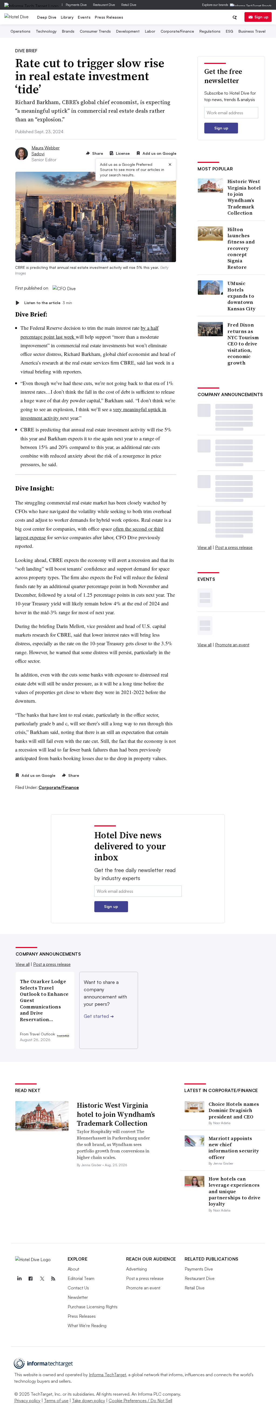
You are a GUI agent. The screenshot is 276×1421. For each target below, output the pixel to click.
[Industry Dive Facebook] (30, 1278)
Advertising (136, 1269)
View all (205, 547)
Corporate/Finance (177, 31)
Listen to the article (48, 302)
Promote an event (232, 644)
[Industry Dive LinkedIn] (19, 1278)
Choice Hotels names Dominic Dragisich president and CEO (234, 1110)
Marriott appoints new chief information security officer (234, 1148)
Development (128, 31)
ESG (229, 31)
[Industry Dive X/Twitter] (42, 1278)
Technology (46, 31)
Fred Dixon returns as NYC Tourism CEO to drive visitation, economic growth (243, 344)
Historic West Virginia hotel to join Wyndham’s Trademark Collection (244, 197)
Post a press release (234, 547)
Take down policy (88, 1400)
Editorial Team (81, 1278)
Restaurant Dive (104, 5)
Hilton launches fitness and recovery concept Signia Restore (241, 248)
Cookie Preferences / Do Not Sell (140, 1400)
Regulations (209, 31)
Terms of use (56, 1400)
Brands (68, 31)
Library (67, 17)
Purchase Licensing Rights (93, 1306)
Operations (20, 31)
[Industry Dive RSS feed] (53, 1278)
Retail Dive (128, 5)
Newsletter (78, 1297)
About (73, 1269)
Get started (99, 1016)
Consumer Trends (95, 31)
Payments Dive (76, 5)
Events (84, 17)
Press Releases (109, 17)
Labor (150, 31)
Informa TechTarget (107, 1374)
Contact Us (78, 1287)
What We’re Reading (87, 1325)
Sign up (261, 17)
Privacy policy (27, 1400)
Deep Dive (47, 17)
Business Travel (252, 31)
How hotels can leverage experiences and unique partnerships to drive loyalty (234, 1191)
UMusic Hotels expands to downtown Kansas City (241, 296)
